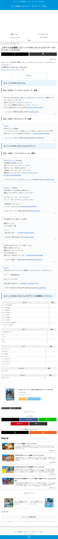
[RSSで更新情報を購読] (43, 432)
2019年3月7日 (40, 138)
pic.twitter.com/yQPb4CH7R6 (29, 283)
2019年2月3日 (38, 259)
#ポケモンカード (10, 160)
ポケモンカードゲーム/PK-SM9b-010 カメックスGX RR (36, 389)
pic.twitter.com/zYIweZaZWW (28, 206)
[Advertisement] (29, 21)
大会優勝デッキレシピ (16, 408)
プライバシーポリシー (29, 534)
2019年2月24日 (29, 237)
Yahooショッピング (34, 398)
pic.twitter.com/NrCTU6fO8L (26, 232)
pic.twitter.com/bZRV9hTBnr (41, 133)
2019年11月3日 (34, 112)
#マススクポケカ (33, 173)
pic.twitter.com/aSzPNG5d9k (34, 255)
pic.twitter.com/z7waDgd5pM (12, 175)
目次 (27, 75)
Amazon (23, 398)
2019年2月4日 (35, 211)
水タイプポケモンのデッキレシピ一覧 (12, 69)
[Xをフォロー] (15, 432)
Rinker (24, 392)
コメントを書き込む (29, 517)
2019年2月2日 (41, 288)
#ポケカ (6, 126)
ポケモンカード (6, 408)
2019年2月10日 (49, 179)
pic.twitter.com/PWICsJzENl (34, 107)
